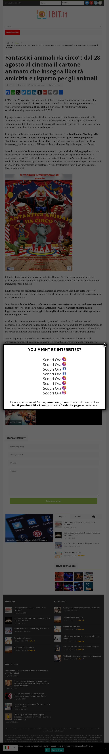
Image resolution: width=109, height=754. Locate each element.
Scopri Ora (52, 359)
